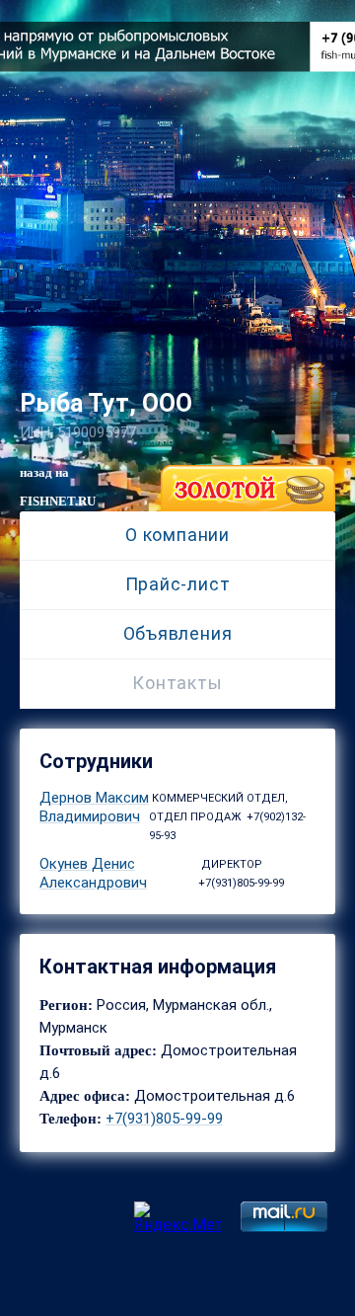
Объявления (178, 633)
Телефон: (70, 1118)
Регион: (68, 1005)
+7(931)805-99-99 (164, 1118)
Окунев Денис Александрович (93, 873)
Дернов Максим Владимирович (94, 807)
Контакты (177, 682)
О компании (177, 534)
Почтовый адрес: (98, 1050)
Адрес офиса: (84, 1096)
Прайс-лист (178, 584)
